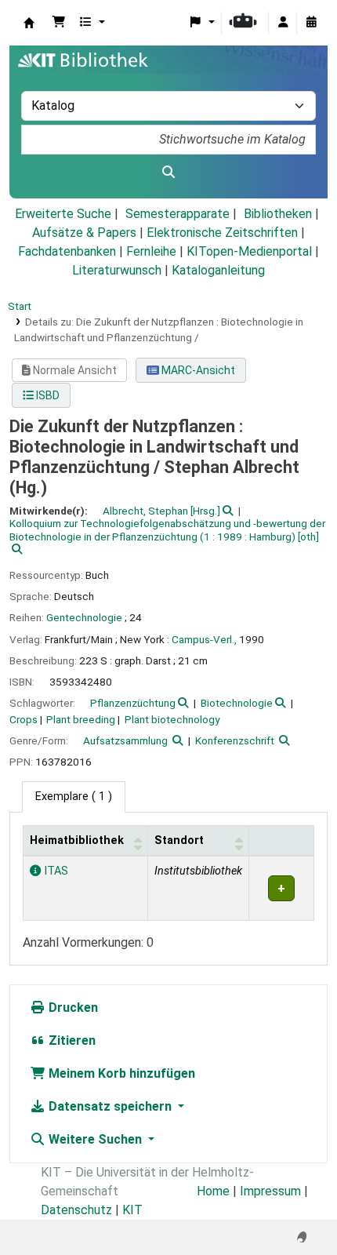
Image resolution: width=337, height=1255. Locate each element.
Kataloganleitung (218, 270)
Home (213, 1191)
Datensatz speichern (110, 1106)
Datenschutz (76, 1209)
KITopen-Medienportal (249, 251)
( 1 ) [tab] (73, 796)
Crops (23, 719)
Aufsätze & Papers (84, 232)
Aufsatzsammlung (125, 740)
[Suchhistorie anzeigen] (311, 23)
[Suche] (168, 172)
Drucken (71, 1007)
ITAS (54, 871)
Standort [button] (179, 840)
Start (19, 306)
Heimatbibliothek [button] (77, 840)
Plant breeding (80, 719)
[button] (58, 23)
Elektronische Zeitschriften (222, 232)
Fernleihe (151, 251)
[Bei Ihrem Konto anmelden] (283, 23)
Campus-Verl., (204, 639)
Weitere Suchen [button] (95, 1139)
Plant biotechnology (172, 719)
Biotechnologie (237, 703)
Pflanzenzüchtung (133, 703)
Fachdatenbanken (67, 251)
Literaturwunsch (116, 270)
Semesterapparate (177, 213)
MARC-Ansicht (197, 370)
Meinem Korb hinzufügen (120, 1073)
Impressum (270, 1191)
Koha (29, 22)
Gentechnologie (84, 617)
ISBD (47, 395)
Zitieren (70, 1040)
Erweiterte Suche (63, 213)
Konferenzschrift (234, 740)
